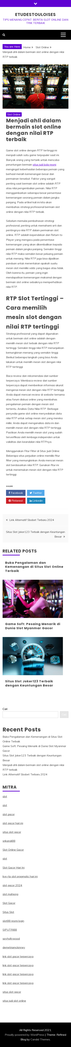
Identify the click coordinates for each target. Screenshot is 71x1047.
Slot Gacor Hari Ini (13, 867)
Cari (5, 709)
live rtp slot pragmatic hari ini (20, 876)
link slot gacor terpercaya (18, 956)
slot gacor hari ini (13, 823)
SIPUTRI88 (10, 929)
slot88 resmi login (13, 921)
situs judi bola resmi (44, 164)
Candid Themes (40, 1039)
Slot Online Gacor (13, 849)
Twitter (37, 493)
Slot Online (14, 114)
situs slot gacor (12, 832)
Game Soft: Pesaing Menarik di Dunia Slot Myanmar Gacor (32, 626)
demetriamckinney (14, 947)
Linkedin (37, 500)
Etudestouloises (35, 14)
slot (5, 796)
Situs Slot (8, 912)
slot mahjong (10, 894)
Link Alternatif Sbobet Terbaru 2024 (31, 520)
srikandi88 (9, 841)
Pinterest (17, 500)
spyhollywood (11, 938)
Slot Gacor (9, 903)
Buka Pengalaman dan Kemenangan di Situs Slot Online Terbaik (34, 566)
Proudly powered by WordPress (24, 1034)
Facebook (16, 493)
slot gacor (9, 814)
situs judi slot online (14, 1000)
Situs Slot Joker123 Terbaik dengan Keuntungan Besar (29, 683)
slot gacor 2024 (12, 885)
